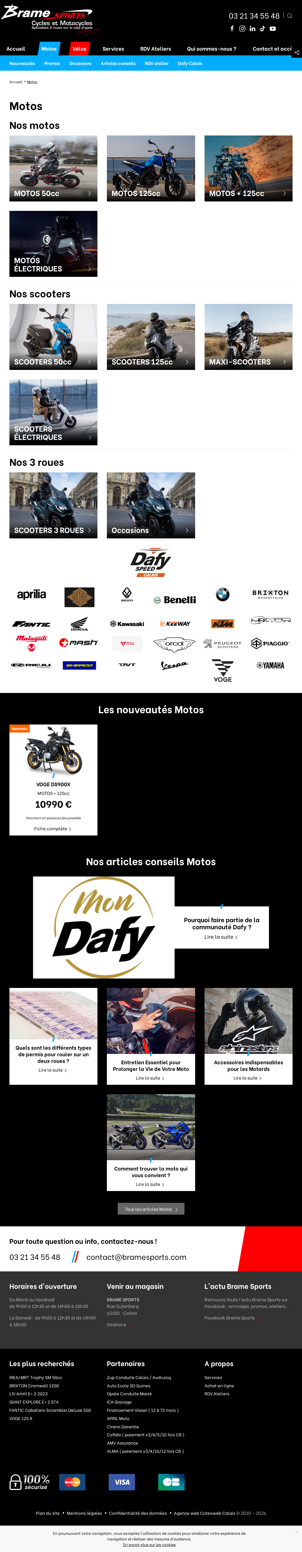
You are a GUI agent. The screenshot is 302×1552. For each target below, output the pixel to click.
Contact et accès (274, 48)
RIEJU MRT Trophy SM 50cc (35, 1377)
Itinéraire (116, 1324)
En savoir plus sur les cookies (149, 1544)
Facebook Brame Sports (230, 1317)
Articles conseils (118, 63)
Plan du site (48, 1513)
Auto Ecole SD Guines (128, 1385)
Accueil (15, 48)
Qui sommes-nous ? (211, 48)
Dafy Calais (190, 63)
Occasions (80, 63)
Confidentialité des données (138, 1513)
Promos (52, 63)
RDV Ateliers (155, 48)
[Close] (296, 1532)
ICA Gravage (119, 1402)
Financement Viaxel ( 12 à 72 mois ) (143, 1410)
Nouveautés (22, 63)
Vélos (79, 48)
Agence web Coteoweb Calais (204, 1513)
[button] (296, 52)
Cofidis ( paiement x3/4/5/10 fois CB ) (146, 1434)
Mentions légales (84, 1513)
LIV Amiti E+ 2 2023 (28, 1393)
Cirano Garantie (123, 1426)
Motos (49, 48)
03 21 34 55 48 (254, 15)
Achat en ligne (219, 1385)
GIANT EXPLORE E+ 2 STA (34, 1402)
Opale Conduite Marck (129, 1393)
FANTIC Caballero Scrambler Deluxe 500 (50, 1410)
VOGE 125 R (20, 1418)
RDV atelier (156, 63)
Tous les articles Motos (148, 1208)
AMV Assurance (122, 1443)
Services (113, 48)
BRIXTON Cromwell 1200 (34, 1385)
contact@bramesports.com (136, 1256)
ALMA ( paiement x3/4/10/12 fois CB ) (145, 1451)
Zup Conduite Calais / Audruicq (139, 1377)
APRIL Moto (118, 1418)
